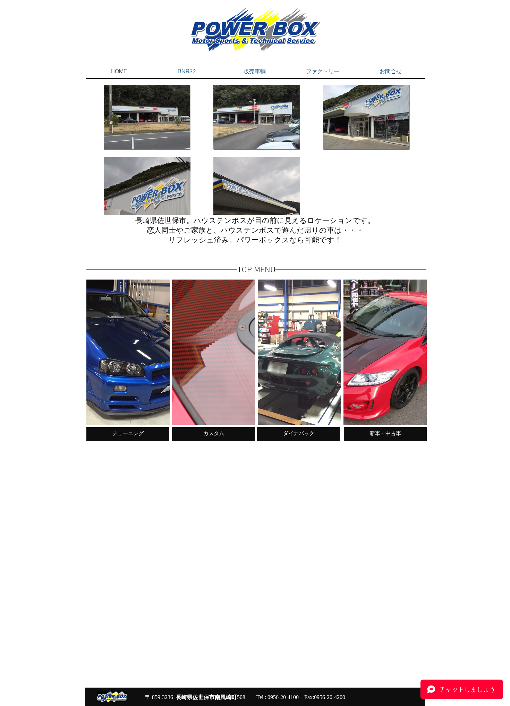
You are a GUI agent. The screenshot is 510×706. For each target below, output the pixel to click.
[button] (128, 352)
